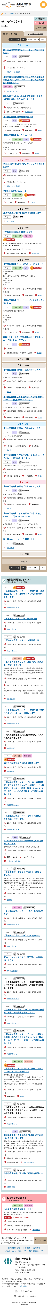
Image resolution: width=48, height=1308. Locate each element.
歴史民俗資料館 (29, 1162)
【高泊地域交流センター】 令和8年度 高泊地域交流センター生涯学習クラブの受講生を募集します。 (24, 594)
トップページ (10, 13)
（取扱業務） (24, 1286)
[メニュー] (43, 4)
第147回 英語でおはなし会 (14, 191)
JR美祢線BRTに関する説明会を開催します (22, 213)
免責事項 (26, 1248)
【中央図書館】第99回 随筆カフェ (18, 117)
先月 (12, 39)
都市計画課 (11, 1187)
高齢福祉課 (11, 699)
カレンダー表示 (11, 34)
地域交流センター (12, 91)
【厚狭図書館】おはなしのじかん (18, 135)
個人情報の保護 (14, 1248)
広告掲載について (36, 1251)
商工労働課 (10, 221)
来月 (23, 39)
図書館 (40, 130)
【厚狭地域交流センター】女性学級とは (21, 640)
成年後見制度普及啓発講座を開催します (21, 763)
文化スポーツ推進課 (13, 72)
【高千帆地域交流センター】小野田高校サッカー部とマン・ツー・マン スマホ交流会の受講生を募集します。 (23, 80)
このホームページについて (15, 1251)
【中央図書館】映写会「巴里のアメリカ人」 (23, 370)
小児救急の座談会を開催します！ (18, 232)
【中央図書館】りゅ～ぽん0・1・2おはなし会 (23, 264)
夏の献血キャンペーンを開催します (19, 539)
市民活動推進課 (12, 971)
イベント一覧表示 (36, 34)
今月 (17, 39)
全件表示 (24, 562)
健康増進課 (35, 253)
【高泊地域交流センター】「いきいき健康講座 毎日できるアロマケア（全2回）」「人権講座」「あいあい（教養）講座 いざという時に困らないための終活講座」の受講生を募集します (24, 788)
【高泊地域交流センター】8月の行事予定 (22, 935)
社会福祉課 (29, 112)
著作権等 (36, 1248)
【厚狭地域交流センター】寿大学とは (20, 619)
